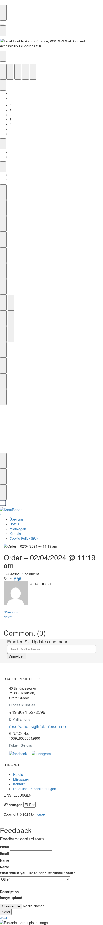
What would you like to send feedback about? (37, 872)
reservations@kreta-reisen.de (37, 726)
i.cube (40, 814)
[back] (0, 514)
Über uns (16, 519)
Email (4, 846)
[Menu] (3, 504)
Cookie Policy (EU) (24, 538)
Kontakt (15, 533)
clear (3, 917)
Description (9, 891)
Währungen (13, 804)
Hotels (14, 524)
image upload (11, 897)
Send (6, 911)
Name (4, 860)
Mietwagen (18, 528)
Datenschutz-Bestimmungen (34, 788)
